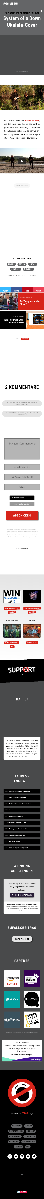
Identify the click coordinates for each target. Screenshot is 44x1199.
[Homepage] (18, 3)
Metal (33, 264)
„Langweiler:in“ (19, 886)
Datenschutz (28, 1141)
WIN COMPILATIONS (12, 586)
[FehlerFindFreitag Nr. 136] (12, 636)
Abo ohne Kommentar (22, 504)
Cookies (18, 1147)
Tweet (5, 291)
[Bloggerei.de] (22, 1191)
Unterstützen (16, 1131)
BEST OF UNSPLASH (32, 586)
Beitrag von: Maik (22, 258)
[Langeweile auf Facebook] (10, 1156)
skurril (15, 269)
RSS (28, 1147)
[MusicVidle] (12, 999)
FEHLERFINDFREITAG (12, 620)
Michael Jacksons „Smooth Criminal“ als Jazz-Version (25, 414)
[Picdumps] (12, 1020)
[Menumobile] (35, 11)
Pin (27, 291)
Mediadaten (15, 1136)
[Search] (41, 11)
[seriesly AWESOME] (32, 979)
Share (16, 291)
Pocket (38, 291)
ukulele (28, 269)
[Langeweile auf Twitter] (16, 1156)
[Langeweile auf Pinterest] (34, 1156)
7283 (25, 1113)
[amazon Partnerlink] (12, 979)
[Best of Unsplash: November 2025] (31, 602)
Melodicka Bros (32, 120)
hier (8, 535)
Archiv (28, 1126)
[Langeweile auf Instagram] (22, 1156)
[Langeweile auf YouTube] (28, 1156)
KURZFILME (32, 620)
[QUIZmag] (32, 999)
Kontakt (31, 1131)
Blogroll (17, 1126)
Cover (22, 264)
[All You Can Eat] (31, 634)
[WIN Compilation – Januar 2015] (12, 602)
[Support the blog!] (22, 671)
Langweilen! (22, 938)
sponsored (30, 1136)
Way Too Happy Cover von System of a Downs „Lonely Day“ (25, 403)
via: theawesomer (22, 186)
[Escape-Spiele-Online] (32, 1020)
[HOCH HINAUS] (22, 1174)
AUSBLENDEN (24, 71)
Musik (11, 264)
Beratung (14, 1141)
